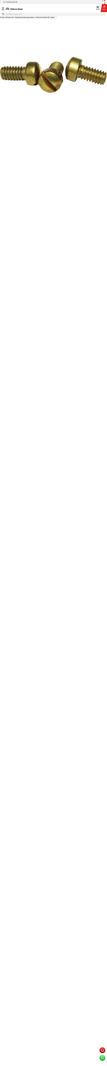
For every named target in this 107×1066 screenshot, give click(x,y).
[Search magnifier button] (3, 14)
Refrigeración (10, 17)
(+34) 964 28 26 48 (11, 2)
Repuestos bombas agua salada (24, 17)
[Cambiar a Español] (104, 3)
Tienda (2, 17)
